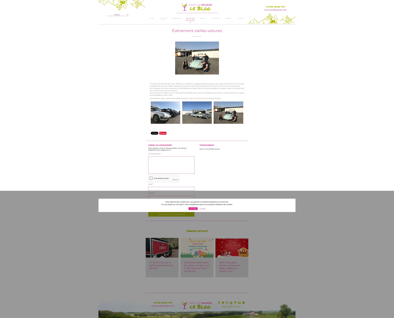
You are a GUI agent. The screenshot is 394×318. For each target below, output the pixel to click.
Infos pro (203, 18)
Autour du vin (163, 19)
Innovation (216, 18)
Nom (151, 184)
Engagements (176, 18)
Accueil (151, 18)
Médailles (228, 18)
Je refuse (202, 209)
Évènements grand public (190, 19)
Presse (241, 18)
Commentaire (154, 154)
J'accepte (193, 209)
